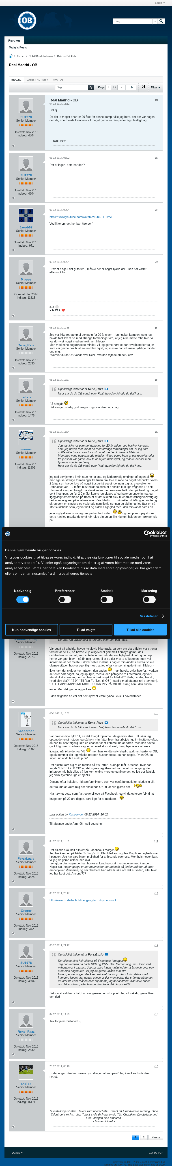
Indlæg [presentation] (16, 79)
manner (26, 449)
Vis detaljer (149, 616)
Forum (20, 56)
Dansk (16, 1152)
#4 (156, 262)
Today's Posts (18, 47)
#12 (156, 893)
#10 (156, 713)
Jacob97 (25, 227)
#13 (156, 945)
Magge (26, 279)
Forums (14, 40)
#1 (156, 100)
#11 (156, 841)
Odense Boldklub (66, 56)
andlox (26, 1083)
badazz (26, 397)
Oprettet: (19, 132)
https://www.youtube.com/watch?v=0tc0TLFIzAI (80, 217)
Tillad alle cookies (140, 629)
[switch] (64, 599)
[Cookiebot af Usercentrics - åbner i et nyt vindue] (147, 533)
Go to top (156, 1152)
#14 (156, 1014)
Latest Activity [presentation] (37, 79)
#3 (156, 210)
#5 (156, 328)
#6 (156, 380)
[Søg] (161, 21)
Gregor (26, 910)
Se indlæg (106, 389)
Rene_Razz (26, 345)
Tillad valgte (86, 629)
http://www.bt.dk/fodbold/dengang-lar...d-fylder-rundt (82, 900)
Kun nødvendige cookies (31, 629)
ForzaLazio (26, 858)
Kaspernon (26, 731)
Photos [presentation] (58, 79)
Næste (156, 1137)
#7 (156, 432)
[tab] (16, 80)
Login (158, 2)
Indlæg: (22, 135)
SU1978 (26, 117)
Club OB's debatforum (41, 56)
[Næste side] (132, 87)
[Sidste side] (143, 88)
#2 (156, 158)
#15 (156, 1066)
